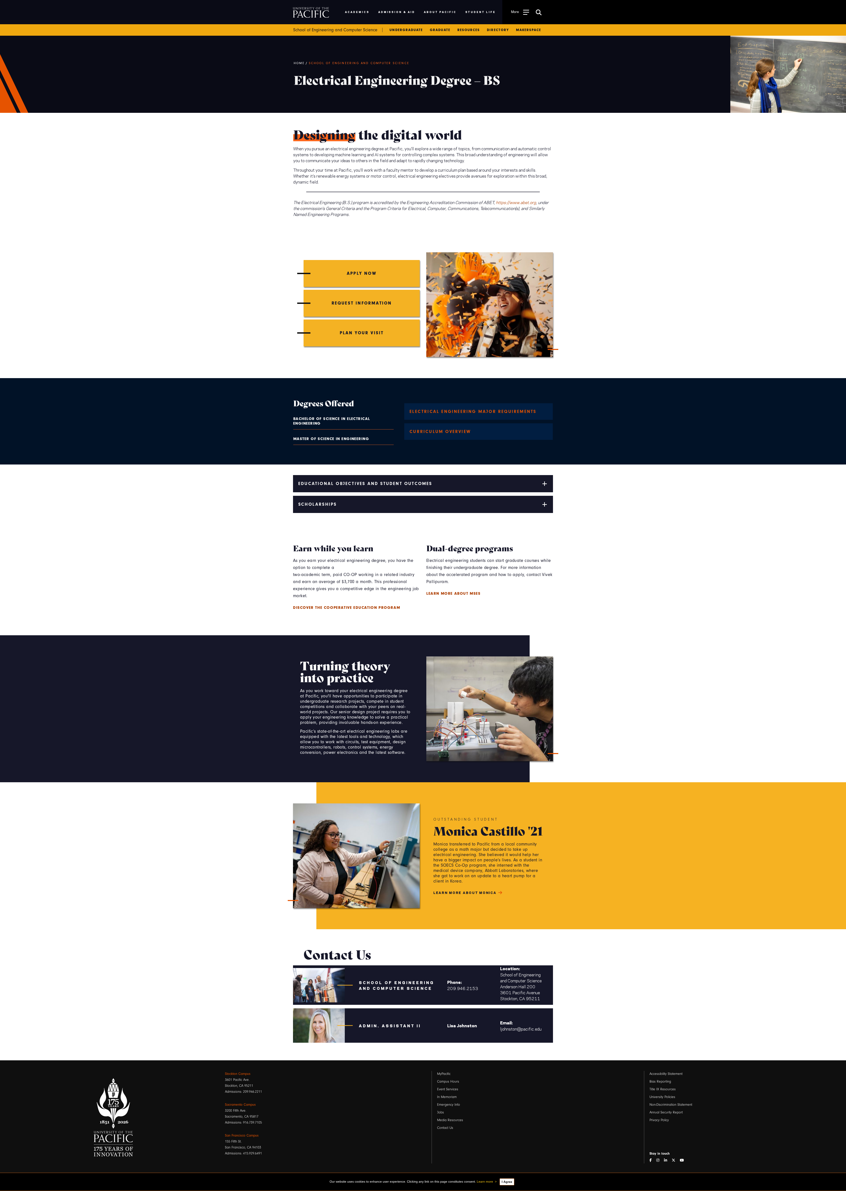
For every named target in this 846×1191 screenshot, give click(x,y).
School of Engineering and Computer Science (359, 63)
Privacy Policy (659, 1120)
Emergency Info (448, 1105)
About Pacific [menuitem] (440, 12)
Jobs (440, 1112)
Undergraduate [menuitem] (406, 30)
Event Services (447, 1089)
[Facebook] (652, 1160)
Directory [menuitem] (498, 30)
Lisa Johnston (462, 1025)
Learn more (485, 1181)
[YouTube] (683, 1160)
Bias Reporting (660, 1081)
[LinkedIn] (667, 1160)
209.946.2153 (462, 988)
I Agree (507, 1182)
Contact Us (445, 1128)
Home (299, 63)
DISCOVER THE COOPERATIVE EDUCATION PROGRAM (346, 607)
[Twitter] (675, 1160)
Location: (510, 968)
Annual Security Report (666, 1112)
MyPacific (444, 1074)
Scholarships (317, 504)
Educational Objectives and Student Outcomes (365, 483)
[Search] (539, 12)
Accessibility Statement (666, 1074)
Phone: (454, 982)
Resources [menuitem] (468, 30)
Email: (506, 1023)
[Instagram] (659, 1160)
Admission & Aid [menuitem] (396, 12)
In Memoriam (447, 1097)
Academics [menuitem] (357, 12)
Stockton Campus (237, 1074)
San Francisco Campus (242, 1135)
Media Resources (450, 1120)
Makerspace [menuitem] (528, 30)
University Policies (662, 1097)
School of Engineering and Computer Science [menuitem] (335, 30)
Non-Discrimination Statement (670, 1105)
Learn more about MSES (453, 593)
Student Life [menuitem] (480, 12)
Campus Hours (448, 1081)
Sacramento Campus (240, 1105)
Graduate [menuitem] (440, 30)
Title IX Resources (662, 1089)
